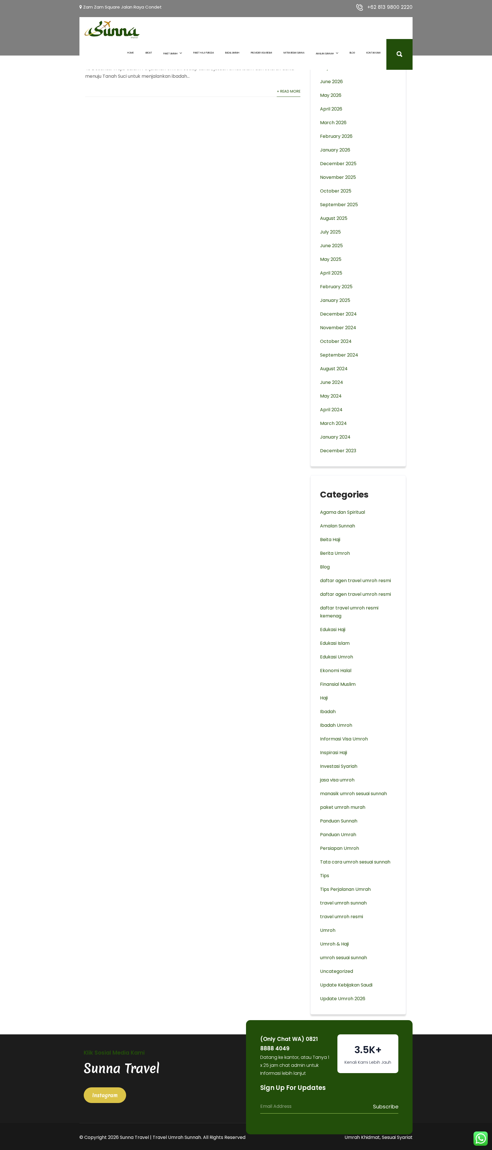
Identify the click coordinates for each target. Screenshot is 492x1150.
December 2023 (338, 450)
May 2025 (330, 259)
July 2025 (330, 232)
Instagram (105, 1095)
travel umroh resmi (341, 916)
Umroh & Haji (334, 944)
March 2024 (333, 423)
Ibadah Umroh (336, 725)
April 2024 (331, 409)
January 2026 (335, 150)
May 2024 (331, 396)
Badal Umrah (232, 52)
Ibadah (328, 711)
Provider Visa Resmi (261, 52)
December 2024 (338, 314)
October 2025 (335, 191)
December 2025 (338, 163)
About (148, 52)
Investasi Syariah (338, 766)
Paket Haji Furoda (203, 52)
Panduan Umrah (338, 834)
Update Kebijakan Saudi (346, 985)
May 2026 (330, 95)
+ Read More (288, 91)
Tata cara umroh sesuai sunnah (355, 862)
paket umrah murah (342, 807)
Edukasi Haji (332, 629)
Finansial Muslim (338, 684)
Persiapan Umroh (339, 848)
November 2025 (338, 177)
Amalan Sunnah (325, 53)
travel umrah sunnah (343, 903)
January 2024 (335, 437)
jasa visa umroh (337, 780)
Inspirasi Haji (333, 752)
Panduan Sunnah (338, 821)
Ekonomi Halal (335, 670)
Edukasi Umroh (336, 657)
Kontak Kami (373, 52)
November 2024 (338, 327)
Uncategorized (336, 971)
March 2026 (333, 122)
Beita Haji (330, 539)
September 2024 (339, 355)
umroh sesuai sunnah (343, 957)
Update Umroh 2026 (342, 998)
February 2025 (336, 286)
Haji (324, 698)
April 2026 (331, 109)
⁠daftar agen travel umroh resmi (355, 594)
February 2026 (336, 136)
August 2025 (333, 218)
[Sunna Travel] (112, 29)
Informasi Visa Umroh (344, 739)
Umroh (327, 930)
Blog (352, 52)
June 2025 (331, 245)
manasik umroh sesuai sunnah (353, 793)
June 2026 (331, 81)
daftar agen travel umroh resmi (355, 580)
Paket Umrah (170, 53)
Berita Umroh (335, 553)
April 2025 (331, 273)
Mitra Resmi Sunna (294, 52)
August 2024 (334, 368)
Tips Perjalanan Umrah (345, 889)
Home (130, 52)
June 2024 (331, 382)
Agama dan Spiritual (342, 512)
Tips (324, 875)
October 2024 (336, 341)
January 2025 (335, 300)
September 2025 (339, 204)
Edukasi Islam (335, 643)
